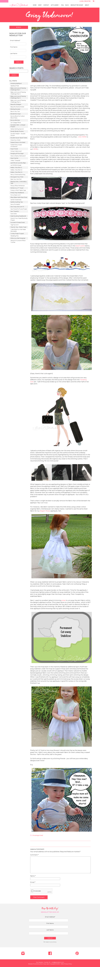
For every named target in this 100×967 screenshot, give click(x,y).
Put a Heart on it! (15, 195)
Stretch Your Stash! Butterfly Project (19, 219)
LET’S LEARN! (54, 5)
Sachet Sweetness (16, 199)
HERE (35, 149)
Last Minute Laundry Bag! (18, 163)
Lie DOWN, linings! (16, 165)
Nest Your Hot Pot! (16, 179)
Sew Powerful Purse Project (19, 209)
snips (63, 600)
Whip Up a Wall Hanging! (18, 238)
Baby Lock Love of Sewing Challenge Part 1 (18, 89)
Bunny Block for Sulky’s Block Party (18, 117)
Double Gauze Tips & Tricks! (19, 137)
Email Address (15, 40)
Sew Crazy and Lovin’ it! (17, 206)
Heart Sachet (14, 158)
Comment (34, 855)
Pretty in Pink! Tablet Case (18, 190)
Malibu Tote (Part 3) (16, 172)
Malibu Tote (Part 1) (16, 167)
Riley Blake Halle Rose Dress (19, 197)
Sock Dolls (14, 213)
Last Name (13, 53)
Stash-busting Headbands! (18, 216)
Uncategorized (37, 835)
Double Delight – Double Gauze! (18, 134)
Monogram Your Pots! (17, 177)
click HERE (82, 137)
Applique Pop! (15, 85)
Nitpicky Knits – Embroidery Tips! (19, 182)
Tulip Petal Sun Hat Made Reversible (18, 230)
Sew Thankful (15, 211)
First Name (13, 47)
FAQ (62, 5)
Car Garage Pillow (16, 122)
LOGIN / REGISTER (85, 1)
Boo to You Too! (15, 111)
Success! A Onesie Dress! (18, 222)
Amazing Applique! (16, 83)
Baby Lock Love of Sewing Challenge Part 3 (18, 97)
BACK (19, 27)
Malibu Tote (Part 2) (16, 170)
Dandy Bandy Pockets (17, 131)
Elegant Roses (45, 511)
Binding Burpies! (15, 109)
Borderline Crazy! (16, 114)
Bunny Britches (15, 120)
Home (34, 5)
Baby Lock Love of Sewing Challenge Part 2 (18, 93)
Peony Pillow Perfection (18, 185)
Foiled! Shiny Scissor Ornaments (16, 145)
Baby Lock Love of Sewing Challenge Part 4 (18, 101)
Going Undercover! (16, 151)
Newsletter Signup (77, 5)
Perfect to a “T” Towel (17, 188)
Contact (46, 5)
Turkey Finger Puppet (17, 233)
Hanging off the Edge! (17, 153)
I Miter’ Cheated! (15, 160)
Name (33, 876)
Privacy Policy (68, 964)
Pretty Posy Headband (17, 192)
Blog (67, 5)
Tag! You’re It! (14, 225)
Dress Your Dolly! (15, 140)
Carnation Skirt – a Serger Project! (18, 125)
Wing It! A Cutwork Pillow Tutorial (18, 241)
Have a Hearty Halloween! (18, 156)
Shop (40, 5)
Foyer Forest (14, 149)
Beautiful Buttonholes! (17, 106)
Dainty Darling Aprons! (17, 129)
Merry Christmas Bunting (18, 174)
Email (32, 882)
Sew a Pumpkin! (15, 204)
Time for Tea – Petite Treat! (18, 227)
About (87, 5)
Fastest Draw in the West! (18, 142)
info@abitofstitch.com (58, 962)
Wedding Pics (15, 236)
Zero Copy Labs (44, 964)
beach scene (80, 246)
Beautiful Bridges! (16, 104)
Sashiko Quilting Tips (17, 202)
